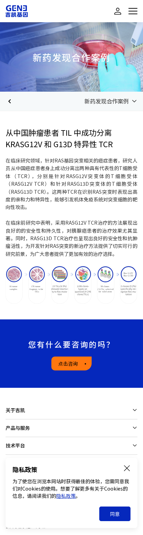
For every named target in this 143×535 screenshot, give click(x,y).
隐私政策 (66, 495)
